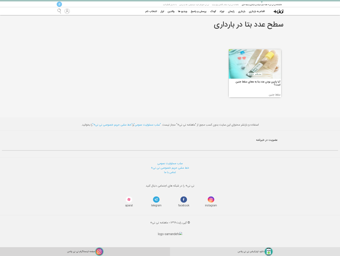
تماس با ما (170, 172)
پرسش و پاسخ (198, 11)
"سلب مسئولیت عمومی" (147, 125)
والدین (171, 11)
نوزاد (222, 11)
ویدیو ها (182, 11)
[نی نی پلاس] (278, 11)
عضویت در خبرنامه (266, 140)
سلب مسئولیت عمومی (170, 163)
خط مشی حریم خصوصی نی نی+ (170, 168)
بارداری (241, 11)
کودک (213, 11)
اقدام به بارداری (257, 11)
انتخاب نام (151, 11)
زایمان (231, 11)
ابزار (162, 11)
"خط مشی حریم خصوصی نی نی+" (112, 125)
